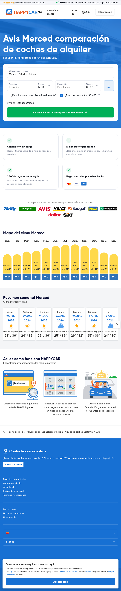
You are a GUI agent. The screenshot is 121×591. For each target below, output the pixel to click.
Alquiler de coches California (79, 432)
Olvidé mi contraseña (13, 513)
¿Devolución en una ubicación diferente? (33, 95)
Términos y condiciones (14, 495)
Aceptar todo (60, 582)
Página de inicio (15, 432)
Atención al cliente (53, 12)
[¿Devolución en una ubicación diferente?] (8, 95)
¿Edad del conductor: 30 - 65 (81, 95)
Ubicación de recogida (18, 71)
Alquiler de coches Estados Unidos (44, 432)
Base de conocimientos (14, 479)
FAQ (39, 12)
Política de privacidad (13, 491)
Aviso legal (8, 487)
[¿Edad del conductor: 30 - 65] (61, 95)
